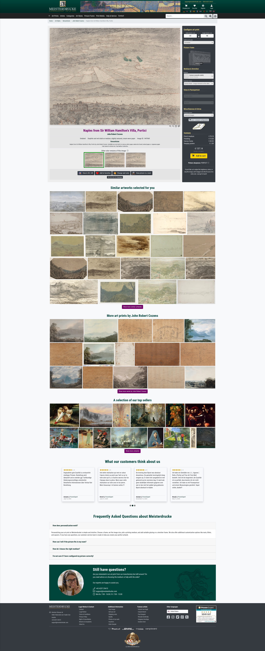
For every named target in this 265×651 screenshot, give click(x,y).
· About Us (81, 624)
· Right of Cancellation (85, 619)
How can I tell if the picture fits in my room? (69, 542)
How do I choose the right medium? (66, 549)
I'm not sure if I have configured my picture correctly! (73, 556)
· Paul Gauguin (141, 614)
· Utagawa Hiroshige (143, 619)
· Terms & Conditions (84, 614)
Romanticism (66, 21)
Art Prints (55, 16)
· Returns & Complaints (85, 622)
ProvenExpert (71, 497)
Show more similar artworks (132, 307)
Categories (70, 16)
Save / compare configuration (199, 120)
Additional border (188, 40)
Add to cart (200, 156)
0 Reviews (119, 177)
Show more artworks (132, 451)
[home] (49, 16)
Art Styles (79, 16)
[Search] (206, 16)
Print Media (100, 16)
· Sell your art (111, 612)
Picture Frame (89, 16)
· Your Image (111, 609)
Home (51, 21)
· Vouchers (111, 622)
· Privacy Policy (83, 617)
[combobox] (199, 42)
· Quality (110, 617)
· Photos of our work (113, 619)
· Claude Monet (141, 612)
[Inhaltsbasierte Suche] (210, 16)
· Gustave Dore (141, 622)
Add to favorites (104, 173)
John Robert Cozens (78, 21)
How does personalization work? (65, 525)
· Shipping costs (112, 614)
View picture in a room (143, 173)
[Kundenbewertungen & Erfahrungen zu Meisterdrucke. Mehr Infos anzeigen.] (206, 614)
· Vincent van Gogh (142, 609)
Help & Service (111, 16)
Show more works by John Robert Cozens (132, 391)
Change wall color (122, 173)
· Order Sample (112, 624)
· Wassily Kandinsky (143, 617)
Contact (121, 16)
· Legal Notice (82, 612)
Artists (62, 16)
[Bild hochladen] (215, 16)
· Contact (81, 609)
